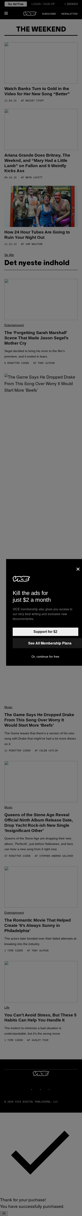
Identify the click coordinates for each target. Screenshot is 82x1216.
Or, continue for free (45, 656)
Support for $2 (45, 632)
